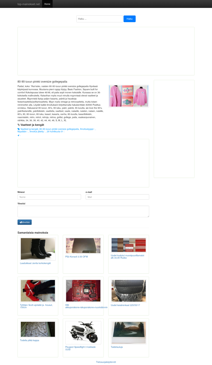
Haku (130, 18)
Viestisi (21, 203)
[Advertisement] (106, 51)
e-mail (89, 191)
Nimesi (21, 191)
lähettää (26, 222)
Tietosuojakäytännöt (106, 361)
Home (47, 3)
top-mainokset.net (29, 4)
